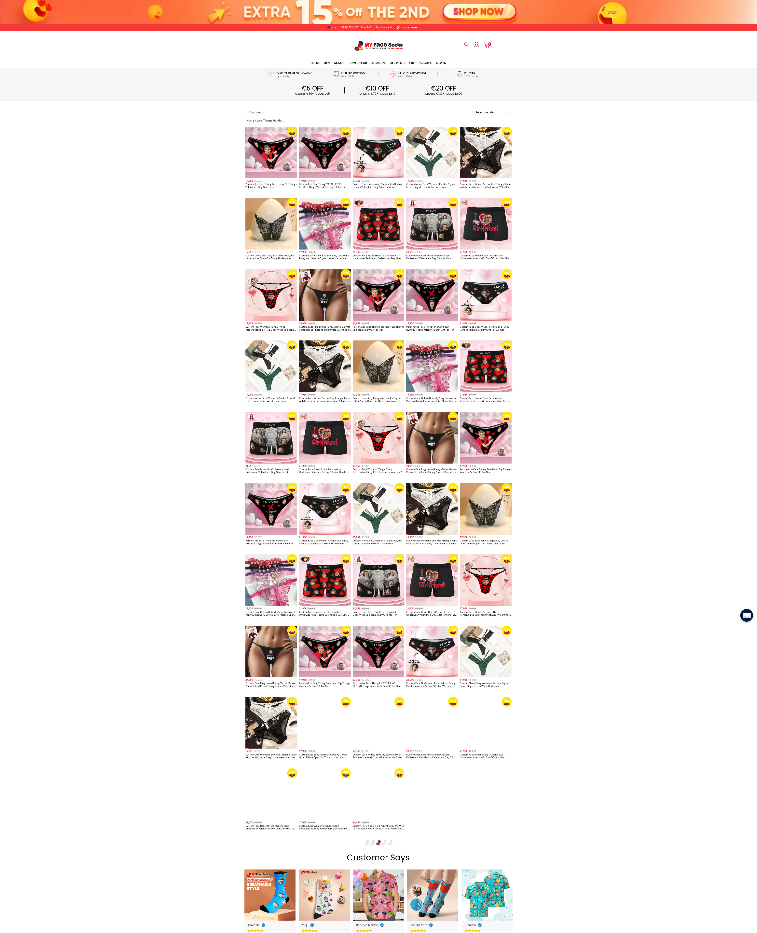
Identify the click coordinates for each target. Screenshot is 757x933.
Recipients (398, 63)
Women (339, 63)
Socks (315, 63)
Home (250, 120)
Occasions (378, 63)
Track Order (410, 27)
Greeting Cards (420, 63)
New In (441, 63)
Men (326, 63)
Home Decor (358, 63)
